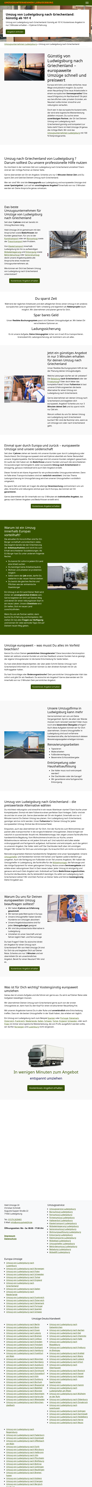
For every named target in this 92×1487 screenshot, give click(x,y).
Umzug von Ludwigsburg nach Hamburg (24, 1350)
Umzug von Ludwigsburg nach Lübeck (66, 1359)
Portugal (64, 1018)
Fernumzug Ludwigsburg (60, 1214)
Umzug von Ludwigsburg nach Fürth (22, 1446)
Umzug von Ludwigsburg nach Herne (66, 1419)
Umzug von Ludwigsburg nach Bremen (24, 1336)
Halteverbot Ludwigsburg (61, 1220)
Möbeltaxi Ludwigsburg (60, 1240)
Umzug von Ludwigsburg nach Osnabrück (68, 1402)
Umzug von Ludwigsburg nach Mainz (66, 1356)
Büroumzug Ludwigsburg (61, 1211)
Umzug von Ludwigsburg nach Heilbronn (25, 1452)
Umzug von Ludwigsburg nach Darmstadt (68, 1414)
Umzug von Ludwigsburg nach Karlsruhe (24, 1396)
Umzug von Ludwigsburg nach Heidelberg (68, 1416)
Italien (40, 1021)
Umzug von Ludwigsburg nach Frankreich (25, 1297)
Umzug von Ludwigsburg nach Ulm (22, 1455)
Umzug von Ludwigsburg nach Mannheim (25, 1393)
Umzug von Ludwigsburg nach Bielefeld (24, 1388)
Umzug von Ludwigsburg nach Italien (23, 1288)
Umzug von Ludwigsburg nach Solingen (67, 1411)
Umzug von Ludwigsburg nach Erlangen (24, 1481)
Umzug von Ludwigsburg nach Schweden (25, 1274)
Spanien (51, 1018)
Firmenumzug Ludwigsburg (62, 1217)
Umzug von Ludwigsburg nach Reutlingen (25, 1469)
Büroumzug (32, 238)
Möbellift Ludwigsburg (59, 1252)
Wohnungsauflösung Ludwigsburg (65, 1232)
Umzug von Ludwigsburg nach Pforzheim (25, 1458)
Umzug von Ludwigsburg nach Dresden (24, 1341)
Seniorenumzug (32, 255)
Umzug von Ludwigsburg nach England (24, 1280)
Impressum (9, 1236)
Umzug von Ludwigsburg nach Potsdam (24, 1344)
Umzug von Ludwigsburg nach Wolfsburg (25, 1461)
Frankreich (20, 1021)
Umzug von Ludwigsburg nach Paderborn (25, 1435)
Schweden (72, 1021)
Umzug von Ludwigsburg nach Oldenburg (68, 1399)
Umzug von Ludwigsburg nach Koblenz (24, 1478)
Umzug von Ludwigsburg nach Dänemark (25, 1303)
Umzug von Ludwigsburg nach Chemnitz (67, 1336)
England (63, 1021)
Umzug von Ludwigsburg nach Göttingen (25, 1466)
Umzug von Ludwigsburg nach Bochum (24, 1382)
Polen (6, 1024)
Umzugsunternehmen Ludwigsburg (28, 2)
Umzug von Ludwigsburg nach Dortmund (25, 1370)
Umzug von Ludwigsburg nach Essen (23, 1330)
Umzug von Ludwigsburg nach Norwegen (25, 1268)
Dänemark (74, 1018)
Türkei (55, 1021)
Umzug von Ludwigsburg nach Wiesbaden (25, 1399)
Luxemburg (34, 1026)
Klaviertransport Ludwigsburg (63, 1223)
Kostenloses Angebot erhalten (24, 280)
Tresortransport (15, 241)
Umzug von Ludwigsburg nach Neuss (66, 1422)
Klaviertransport (15, 246)
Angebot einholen (15, 31)
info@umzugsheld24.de (21, 1222)
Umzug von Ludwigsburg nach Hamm (66, 1385)
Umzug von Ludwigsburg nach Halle (65, 1338)
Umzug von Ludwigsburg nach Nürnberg (24, 1362)
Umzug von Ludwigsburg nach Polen (23, 1271)
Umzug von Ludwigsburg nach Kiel (65, 1333)
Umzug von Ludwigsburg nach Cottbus (24, 1338)
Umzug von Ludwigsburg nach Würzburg (25, 1449)
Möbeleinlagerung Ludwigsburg (64, 1226)
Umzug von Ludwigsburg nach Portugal (24, 1306)
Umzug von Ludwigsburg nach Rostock (67, 1370)
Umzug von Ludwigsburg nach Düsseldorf (25, 1373)
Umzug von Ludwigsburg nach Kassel (66, 1373)
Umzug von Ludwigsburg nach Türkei (23, 1277)
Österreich (9, 1021)
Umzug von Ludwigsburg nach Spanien (24, 1309)
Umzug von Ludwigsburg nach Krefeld (66, 1353)
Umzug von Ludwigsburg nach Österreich (25, 1300)
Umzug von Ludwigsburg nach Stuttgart (24, 1347)
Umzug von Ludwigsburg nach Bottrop (24, 1464)
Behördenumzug (12, 255)
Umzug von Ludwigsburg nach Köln (22, 1376)
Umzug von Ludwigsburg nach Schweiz (24, 1312)
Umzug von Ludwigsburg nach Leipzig (23, 1333)
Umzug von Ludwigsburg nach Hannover (24, 1367)
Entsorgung (31, 252)
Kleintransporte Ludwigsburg (62, 1237)
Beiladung (55, 378)
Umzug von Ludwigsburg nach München (24, 1359)
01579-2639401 (15, 1219)
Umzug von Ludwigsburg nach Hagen (66, 1376)
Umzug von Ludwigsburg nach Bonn (22, 1327)
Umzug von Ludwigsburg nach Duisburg (24, 1379)
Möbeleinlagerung (13, 252)
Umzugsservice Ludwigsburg (62, 1209)
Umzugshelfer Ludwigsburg (62, 1243)
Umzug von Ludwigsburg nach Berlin (23, 1324)
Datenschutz (10, 1238)
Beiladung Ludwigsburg (60, 1249)
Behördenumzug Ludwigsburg (63, 1246)
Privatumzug (53, 381)
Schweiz (48, 1021)
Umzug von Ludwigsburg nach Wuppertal (25, 1385)
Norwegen (19, 1026)
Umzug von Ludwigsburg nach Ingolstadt (25, 1438)
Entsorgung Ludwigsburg (61, 1235)
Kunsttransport (11, 238)
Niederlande (31, 1021)
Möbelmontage (60, 862)
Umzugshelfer (10, 856)
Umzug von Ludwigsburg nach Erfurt (66, 1362)
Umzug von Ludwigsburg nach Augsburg (24, 1364)
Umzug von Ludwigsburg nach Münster (24, 1390)
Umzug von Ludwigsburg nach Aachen (66, 1330)
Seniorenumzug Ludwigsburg (62, 1229)
